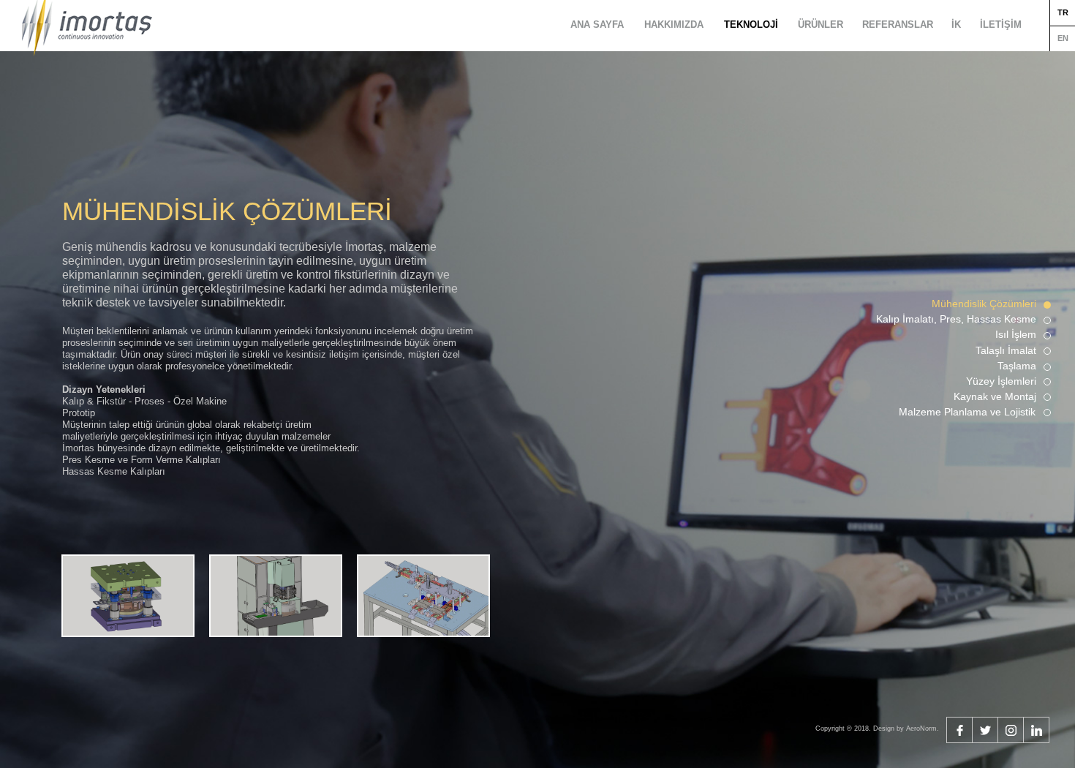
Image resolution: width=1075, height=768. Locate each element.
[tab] (128, 595)
